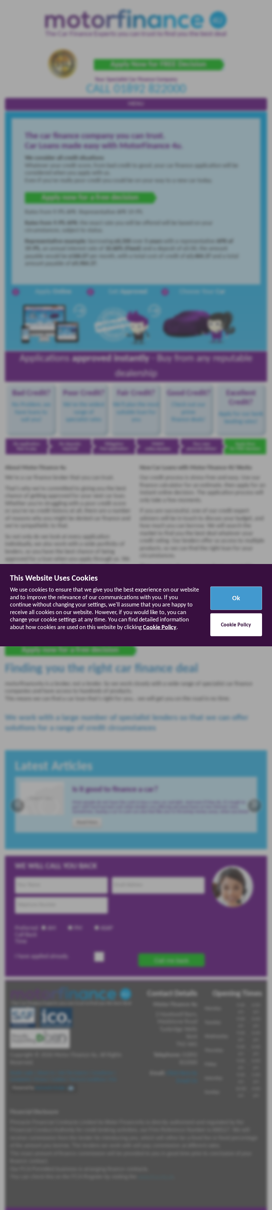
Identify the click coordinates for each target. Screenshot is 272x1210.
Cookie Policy (159, 627)
